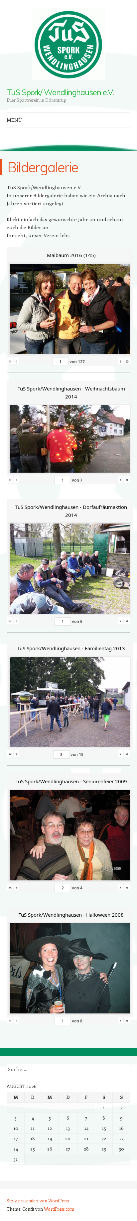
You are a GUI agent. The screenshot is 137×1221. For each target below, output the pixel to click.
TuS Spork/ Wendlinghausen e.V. (60, 92)
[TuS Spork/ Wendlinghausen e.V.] (68, 44)
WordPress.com (59, 1209)
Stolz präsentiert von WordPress (38, 1200)
